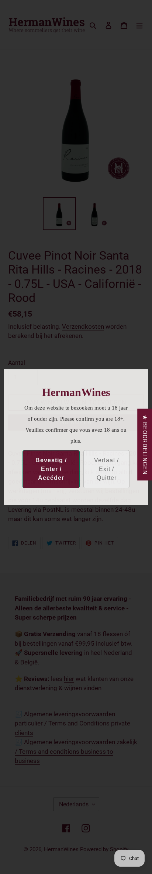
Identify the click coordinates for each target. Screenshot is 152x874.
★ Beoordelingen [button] (144, 444)
